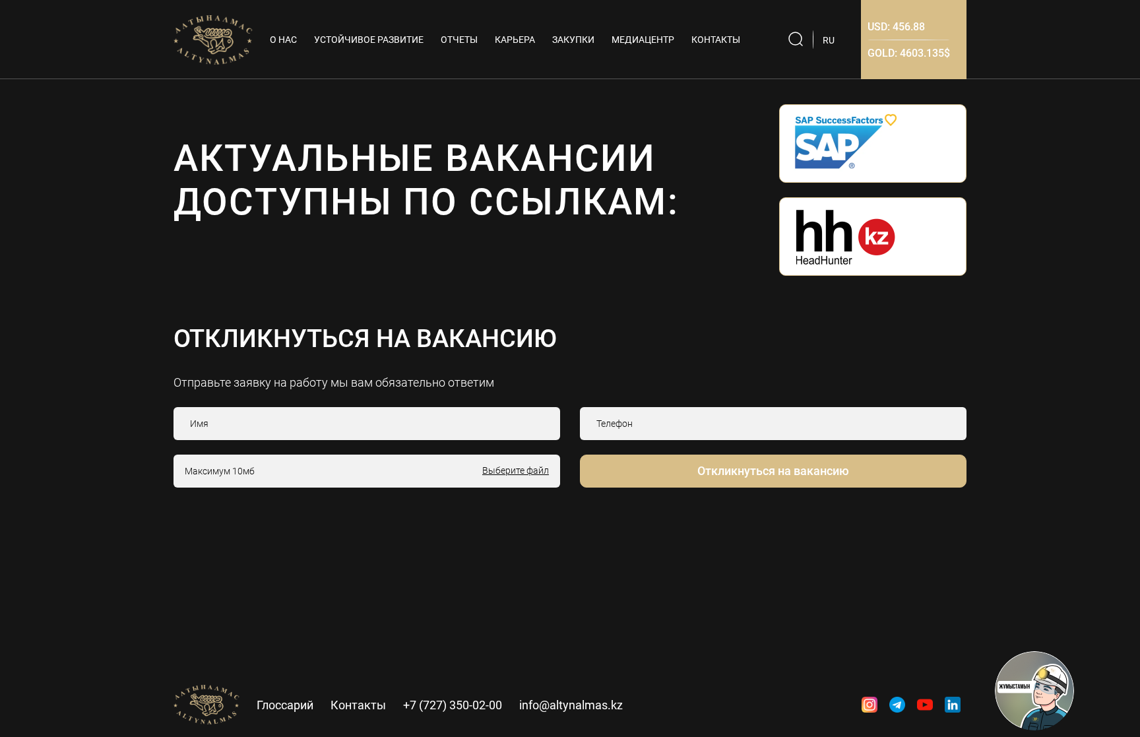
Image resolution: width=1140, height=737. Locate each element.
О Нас (283, 39)
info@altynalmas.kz (571, 705)
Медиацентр (643, 39)
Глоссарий (285, 705)
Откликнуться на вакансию (773, 471)
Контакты (715, 39)
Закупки (573, 39)
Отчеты (459, 39)
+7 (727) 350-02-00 (452, 705)
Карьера (515, 39)
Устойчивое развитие (369, 39)
